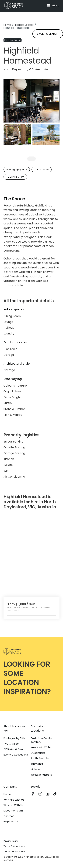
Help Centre (11, 821)
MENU (55, 5)
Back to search (47, 34)
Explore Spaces (24, 25)
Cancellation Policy (14, 851)
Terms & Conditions (14, 846)
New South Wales (41, 747)
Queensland (38, 753)
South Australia (40, 758)
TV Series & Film (13, 749)
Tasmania (37, 764)
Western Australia (41, 774)
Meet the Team (13, 810)
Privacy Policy (11, 840)
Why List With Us (13, 805)
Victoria (35, 769)
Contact (9, 816)
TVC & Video (11, 743)
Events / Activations (16, 754)
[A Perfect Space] (13, 5)
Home (7, 25)
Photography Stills (14, 738)
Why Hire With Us (14, 799)
